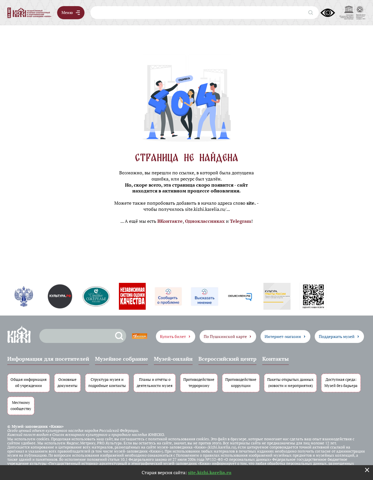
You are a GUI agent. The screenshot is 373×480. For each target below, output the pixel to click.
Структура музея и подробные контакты (107, 382)
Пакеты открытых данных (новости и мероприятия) (290, 382)
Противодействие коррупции (240, 382)
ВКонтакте (170, 221)
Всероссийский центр (227, 358)
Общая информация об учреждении (28, 382)
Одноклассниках (205, 221)
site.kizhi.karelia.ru (209, 472)
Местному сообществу (20, 405)
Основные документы (67, 382)
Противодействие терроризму (198, 382)
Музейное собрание (121, 358)
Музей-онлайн (173, 358)
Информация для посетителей (48, 358)
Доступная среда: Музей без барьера (341, 382)
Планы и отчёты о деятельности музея (155, 382)
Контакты (275, 358)
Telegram (240, 221)
